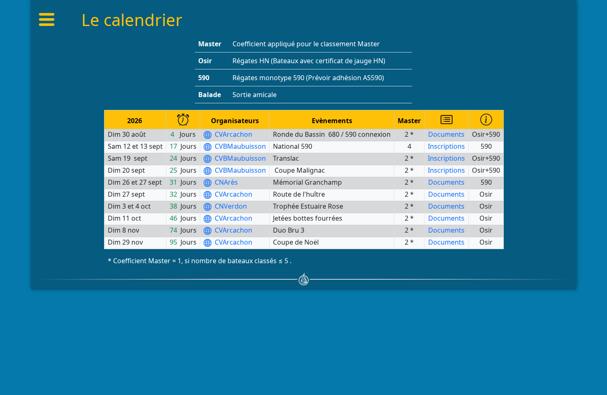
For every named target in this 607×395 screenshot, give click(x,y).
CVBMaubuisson (239, 146)
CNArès (225, 182)
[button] (50, 19)
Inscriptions (446, 146)
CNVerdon (230, 206)
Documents (446, 134)
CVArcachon (232, 134)
